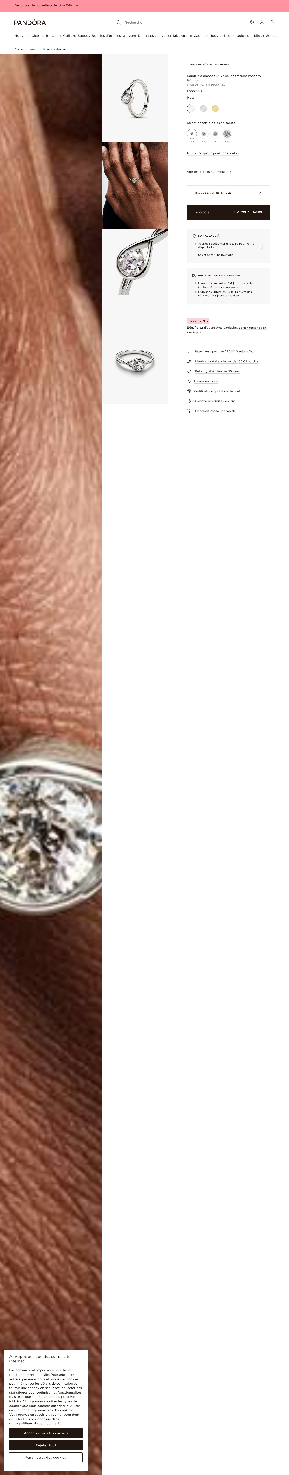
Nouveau (22, 35)
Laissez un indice (206, 381)
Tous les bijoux (222, 35)
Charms (37, 35)
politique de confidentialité (40, 1423)
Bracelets (53, 35)
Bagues (83, 35)
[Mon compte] (262, 23)
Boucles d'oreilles (106, 35)
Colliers (69, 35)
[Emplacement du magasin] (252, 23)
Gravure (129, 35)
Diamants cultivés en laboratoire (165, 35)
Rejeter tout (46, 1445)
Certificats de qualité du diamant (217, 391)
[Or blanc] (191, 108)
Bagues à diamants (55, 49)
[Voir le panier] (272, 23)
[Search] (119, 22)
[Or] (215, 108)
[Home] (30, 22)
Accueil (19, 49)
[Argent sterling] (203, 108)
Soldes (271, 35)
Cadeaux (201, 35)
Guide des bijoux (250, 35)
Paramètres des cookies (46, 1457)
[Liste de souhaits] (242, 23)
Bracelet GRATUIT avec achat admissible (46, 5)
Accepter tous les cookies (46, 1433)
